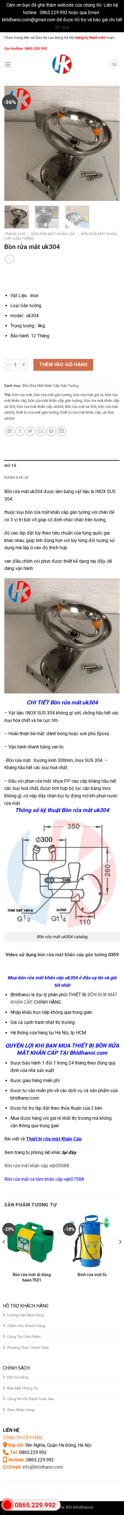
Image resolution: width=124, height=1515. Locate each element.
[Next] (110, 143)
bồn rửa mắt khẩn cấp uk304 (40, 406)
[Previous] (14, 143)
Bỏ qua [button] (62, 27)
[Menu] (7, 64)
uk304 (9, 418)
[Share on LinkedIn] (61, 431)
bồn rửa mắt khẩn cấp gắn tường (55, 400)
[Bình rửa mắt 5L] (92, 1241)
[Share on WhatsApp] (9, 431)
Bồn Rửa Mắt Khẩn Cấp (53, 233)
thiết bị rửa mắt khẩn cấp (80, 412)
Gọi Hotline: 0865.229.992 (25, 49)
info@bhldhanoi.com (42, 1467)
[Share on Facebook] (20, 431)
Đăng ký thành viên (90, 38)
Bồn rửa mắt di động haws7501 (32, 1277)
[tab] (62, 466)
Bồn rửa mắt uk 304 (80, 406)
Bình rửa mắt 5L (92, 1274)
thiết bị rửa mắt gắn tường (37, 412)
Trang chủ (14, 233)
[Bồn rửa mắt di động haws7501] (31, 1241)
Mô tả (10, 465)
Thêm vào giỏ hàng (63, 364)
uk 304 (108, 412)
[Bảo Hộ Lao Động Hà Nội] (62, 64)
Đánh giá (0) (16, 477)
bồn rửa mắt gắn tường (53, 395)
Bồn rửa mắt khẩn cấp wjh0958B (36, 1165)
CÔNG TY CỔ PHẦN (22, 1437)
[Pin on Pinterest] (51, 431)
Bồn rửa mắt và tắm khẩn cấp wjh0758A (44, 1179)
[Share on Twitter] (30, 431)
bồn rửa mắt (22, 395)
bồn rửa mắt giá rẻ (88, 395)
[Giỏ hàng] (114, 64)
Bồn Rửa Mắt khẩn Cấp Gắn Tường (50, 385)
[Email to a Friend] (41, 431)
